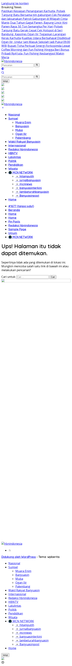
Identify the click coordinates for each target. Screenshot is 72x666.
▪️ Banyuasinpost (27, 195)
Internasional (17, 145)
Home (12, 199)
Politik (12, 161)
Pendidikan (15, 164)
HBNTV (13, 153)
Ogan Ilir (21, 134)
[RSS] (9, 550)
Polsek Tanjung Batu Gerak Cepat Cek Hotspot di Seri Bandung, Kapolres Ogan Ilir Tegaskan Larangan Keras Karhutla (33, 32)
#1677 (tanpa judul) (21, 206)
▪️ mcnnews (23, 184)
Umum (12, 233)
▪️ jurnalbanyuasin (28, 180)
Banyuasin (22, 126)
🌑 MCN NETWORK (20, 172)
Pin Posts (14, 221)
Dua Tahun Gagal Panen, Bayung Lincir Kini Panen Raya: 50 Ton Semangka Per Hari (34, 24)
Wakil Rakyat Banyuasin (24, 141)
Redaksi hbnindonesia (23, 149)
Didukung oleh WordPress (18, 557)
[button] (36, 65)
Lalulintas (14, 157)
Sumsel (13, 118)
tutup (5, 81)
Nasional (14, 114)
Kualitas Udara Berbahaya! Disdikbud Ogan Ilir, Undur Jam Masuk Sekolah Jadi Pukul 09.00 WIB (35, 42)
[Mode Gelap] (2, 69)
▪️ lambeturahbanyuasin (32, 191)
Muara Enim (23, 122)
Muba (19, 130)
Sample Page (17, 229)
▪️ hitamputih (24, 176)
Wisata (13, 168)
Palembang (23, 138)
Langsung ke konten (15, 3)
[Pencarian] (2, 73)
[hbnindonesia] (11, 61)
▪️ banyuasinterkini (28, 188)
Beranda (14, 210)
